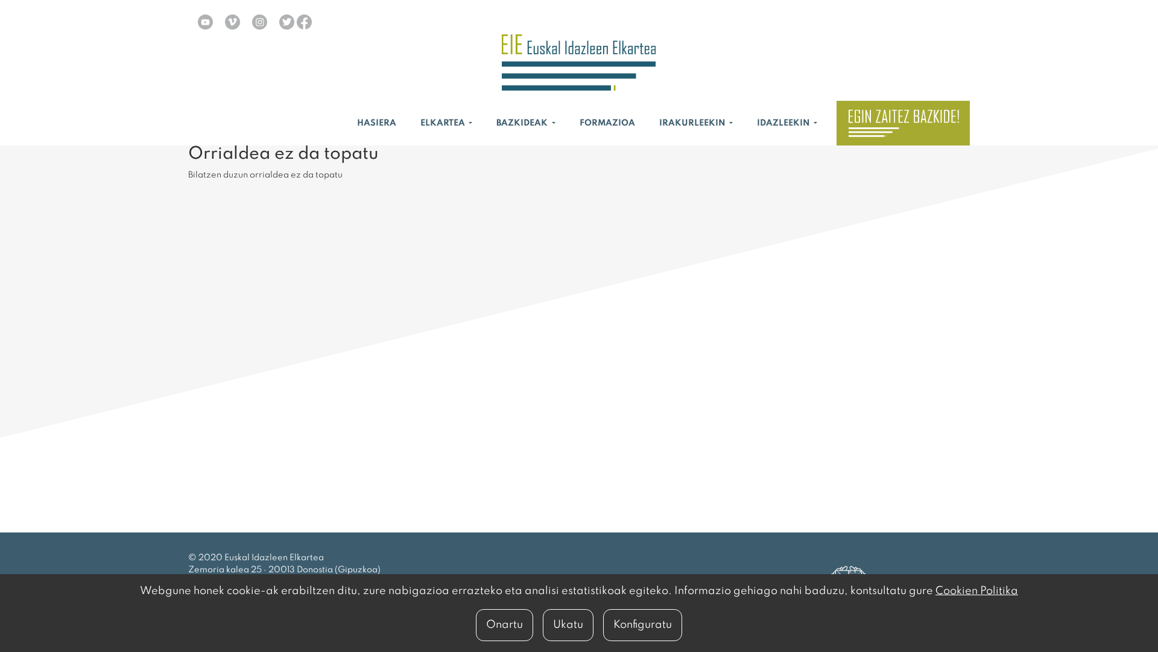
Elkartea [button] (443, 123)
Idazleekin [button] (784, 123)
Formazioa (607, 123)
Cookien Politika (976, 591)
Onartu (504, 624)
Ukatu (568, 624)
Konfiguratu (642, 624)
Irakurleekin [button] (693, 123)
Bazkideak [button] (522, 123)
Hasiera (376, 123)
